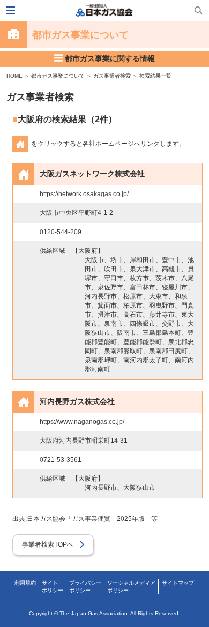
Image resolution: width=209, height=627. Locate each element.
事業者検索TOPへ (51, 544)
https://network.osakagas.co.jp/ (84, 194)
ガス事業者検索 (112, 76)
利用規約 (25, 583)
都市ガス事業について (58, 76)
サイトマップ (178, 583)
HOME (14, 76)
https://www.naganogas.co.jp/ (82, 422)
